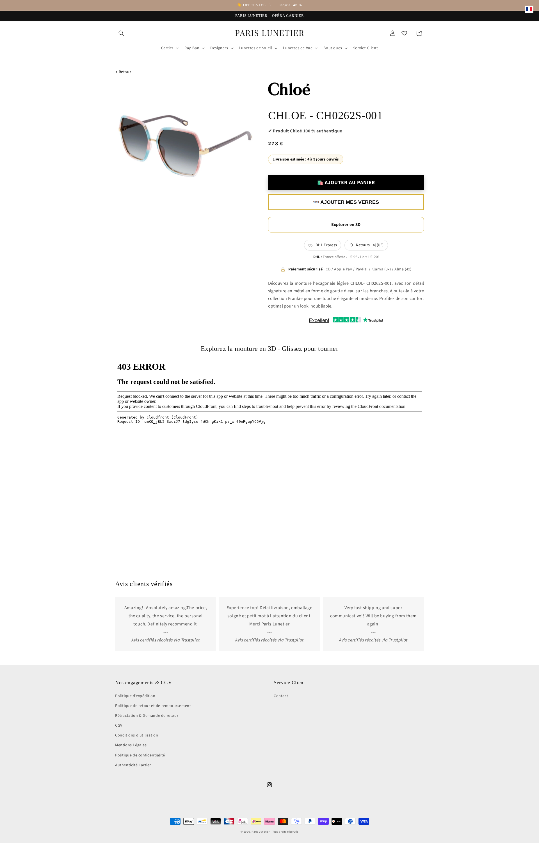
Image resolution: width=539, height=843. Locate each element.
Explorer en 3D (345, 225)
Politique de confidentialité (140, 755)
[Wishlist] (404, 33)
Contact (281, 696)
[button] (121, 33)
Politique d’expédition (135, 696)
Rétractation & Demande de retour (146, 715)
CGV (118, 725)
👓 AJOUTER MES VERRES (346, 202)
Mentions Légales (131, 745)
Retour (123, 72)
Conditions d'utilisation (136, 735)
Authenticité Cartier (133, 765)
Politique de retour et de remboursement (153, 706)
